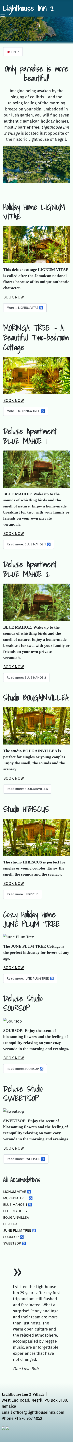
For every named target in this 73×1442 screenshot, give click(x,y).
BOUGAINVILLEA (16, 1217)
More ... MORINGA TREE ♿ (26, 411)
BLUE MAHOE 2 (15, 1211)
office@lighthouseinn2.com (38, 1412)
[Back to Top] (68, 1437)
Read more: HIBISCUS (23, 894)
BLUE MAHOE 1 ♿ (17, 1205)
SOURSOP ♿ (13, 1237)
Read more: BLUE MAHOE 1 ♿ (29, 544)
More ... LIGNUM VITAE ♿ (25, 308)
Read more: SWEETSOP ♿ (26, 1159)
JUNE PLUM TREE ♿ (19, 1230)
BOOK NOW (13, 297)
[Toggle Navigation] (2, 16)
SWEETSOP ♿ (14, 1243)
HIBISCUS (10, 1224)
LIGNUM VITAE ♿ (17, 1192)
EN (13, 52)
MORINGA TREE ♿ (18, 1198)
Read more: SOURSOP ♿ (25, 1069)
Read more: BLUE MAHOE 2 (26, 678)
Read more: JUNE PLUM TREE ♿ (30, 978)
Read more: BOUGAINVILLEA (27, 789)
